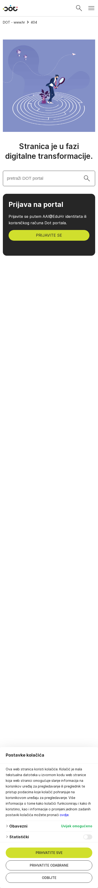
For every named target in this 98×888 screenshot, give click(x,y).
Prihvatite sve (49, 853)
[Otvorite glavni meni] (91, 8)
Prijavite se (49, 235)
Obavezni (18, 826)
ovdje (64, 815)
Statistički (19, 836)
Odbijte (49, 878)
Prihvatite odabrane (49, 865)
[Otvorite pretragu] (79, 8)
